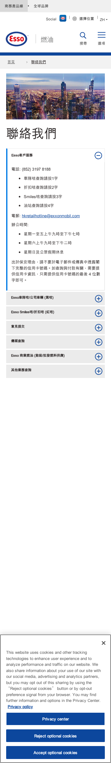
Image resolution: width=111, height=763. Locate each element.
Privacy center (55, 718)
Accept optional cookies (55, 752)
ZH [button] (102, 19)
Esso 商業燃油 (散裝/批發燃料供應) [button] (38, 355)
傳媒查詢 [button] (18, 340)
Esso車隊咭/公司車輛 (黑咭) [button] (32, 297)
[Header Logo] (29, 38)
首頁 (11, 61)
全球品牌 (41, 5)
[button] (101, 38)
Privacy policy (20, 706)
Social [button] (51, 18)
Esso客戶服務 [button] (22, 155)
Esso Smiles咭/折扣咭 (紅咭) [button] (32, 311)
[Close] (103, 643)
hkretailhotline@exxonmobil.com (51, 215)
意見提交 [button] (18, 326)
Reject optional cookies (55, 735)
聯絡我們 (38, 61)
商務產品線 (14, 5)
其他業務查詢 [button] (21, 369)
